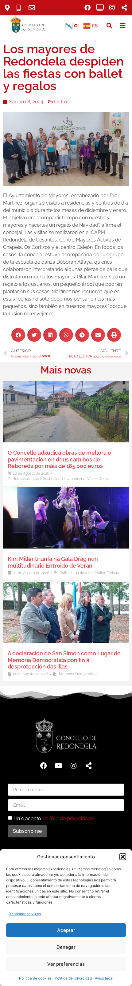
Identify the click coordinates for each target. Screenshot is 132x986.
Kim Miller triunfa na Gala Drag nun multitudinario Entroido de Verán (53, 562)
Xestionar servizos (25, 914)
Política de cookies (35, 978)
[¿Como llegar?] (9, 8)
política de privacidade (68, 818)
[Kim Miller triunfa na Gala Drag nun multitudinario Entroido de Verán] (66, 518)
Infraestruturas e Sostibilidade (39, 479)
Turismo (113, 573)
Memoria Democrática (78, 674)
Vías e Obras (98, 479)
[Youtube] (58, 765)
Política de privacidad (73, 978)
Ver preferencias (66, 964)
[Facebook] (87, 8)
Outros (62, 102)
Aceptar (66, 930)
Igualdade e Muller (89, 573)
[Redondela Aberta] (100, 8)
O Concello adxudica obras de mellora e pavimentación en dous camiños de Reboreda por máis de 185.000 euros (59, 459)
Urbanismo (76, 479)
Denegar (66, 947)
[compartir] (124, 8)
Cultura (66, 573)
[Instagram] (112, 8)
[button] (123, 857)
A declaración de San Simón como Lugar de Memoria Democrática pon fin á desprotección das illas (64, 660)
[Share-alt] (88, 765)
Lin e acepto (54, 818)
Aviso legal (104, 978)
